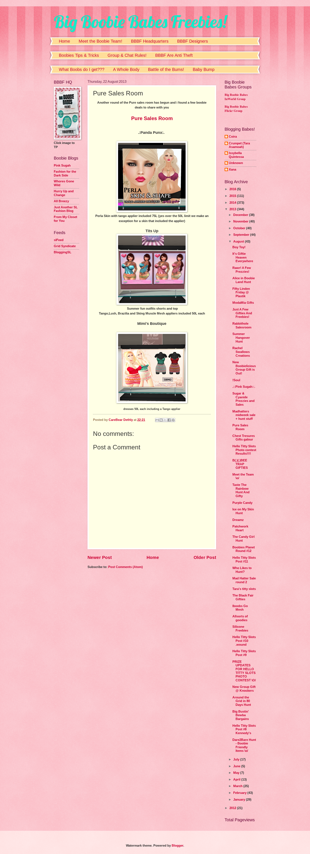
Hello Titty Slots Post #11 (244, 559)
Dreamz (238, 520)
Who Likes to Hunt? (242, 569)
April (237, 779)
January (239, 799)
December (241, 215)
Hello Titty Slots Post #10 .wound (244, 640)
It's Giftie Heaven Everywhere (242, 257)
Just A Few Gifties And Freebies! (242, 313)
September (241, 234)
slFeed (58, 240)
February (240, 792)
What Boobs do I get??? (81, 69)
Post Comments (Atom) (125, 567)
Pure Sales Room (240, 427)
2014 (233, 202)
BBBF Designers (192, 41)
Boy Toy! (238, 247)
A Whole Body (126, 69)
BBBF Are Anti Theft (174, 55)
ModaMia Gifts (243, 302)
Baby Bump (203, 69)
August (239, 241)
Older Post (205, 557)
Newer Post (100, 557)
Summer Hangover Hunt (241, 337)
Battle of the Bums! (166, 69)
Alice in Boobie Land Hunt (243, 280)
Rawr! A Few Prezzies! (241, 269)
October (239, 228)
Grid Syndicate (65, 246)
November (241, 221)
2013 (233, 209)
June (237, 766)
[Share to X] (165, 420)
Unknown (236, 163)
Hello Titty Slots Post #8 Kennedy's (244, 729)
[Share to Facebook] (169, 420)
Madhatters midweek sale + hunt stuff (243, 415)
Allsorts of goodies (240, 618)
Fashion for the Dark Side (65, 173)
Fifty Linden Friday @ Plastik (241, 292)
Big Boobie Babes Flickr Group (236, 108)
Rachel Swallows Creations (241, 351)
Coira (233, 136)
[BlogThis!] (161, 420)
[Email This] (157, 420)
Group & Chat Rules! (127, 55)
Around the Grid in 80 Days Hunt (241, 701)
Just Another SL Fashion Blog (66, 209)
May (236, 772)
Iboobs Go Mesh (240, 607)
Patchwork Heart (240, 528)
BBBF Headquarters (149, 41)
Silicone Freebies (240, 628)
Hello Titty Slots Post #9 (244, 653)
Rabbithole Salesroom (241, 325)
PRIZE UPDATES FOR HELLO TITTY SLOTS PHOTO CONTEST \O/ (244, 671)
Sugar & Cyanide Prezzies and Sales (243, 399)
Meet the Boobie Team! (100, 41)
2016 (233, 189)
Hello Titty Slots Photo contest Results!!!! (244, 450)
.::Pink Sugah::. (243, 386)
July (236, 759)
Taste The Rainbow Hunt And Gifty (240, 490)
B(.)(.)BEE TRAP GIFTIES (240, 464)
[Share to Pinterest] (173, 420)
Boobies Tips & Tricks (79, 55)
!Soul (236, 380)
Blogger (177, 845)
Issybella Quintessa (236, 155)
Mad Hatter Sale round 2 (244, 580)
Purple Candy (242, 502)
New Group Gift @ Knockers (244, 688)
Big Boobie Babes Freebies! (140, 21)
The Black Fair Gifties (242, 597)
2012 (233, 808)
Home (64, 41)
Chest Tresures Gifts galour (243, 437)
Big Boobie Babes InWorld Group (236, 96)
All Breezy (61, 201)
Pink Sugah (62, 165)
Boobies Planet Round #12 (243, 549)
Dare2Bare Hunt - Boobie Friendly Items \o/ (244, 745)
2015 (233, 196)
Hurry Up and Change (64, 193)
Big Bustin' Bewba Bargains (240, 715)
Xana (232, 169)
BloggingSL (62, 252)
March (238, 786)
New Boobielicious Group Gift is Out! (244, 368)
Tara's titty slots (244, 589)
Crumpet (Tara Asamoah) (239, 145)
